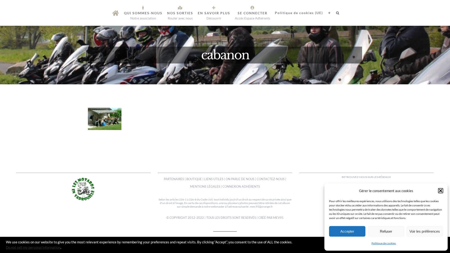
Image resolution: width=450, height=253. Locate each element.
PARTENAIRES (174, 179)
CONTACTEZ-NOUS (271, 179)
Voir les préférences (424, 231)
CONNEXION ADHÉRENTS (241, 186)
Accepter (347, 231)
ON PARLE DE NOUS (240, 179)
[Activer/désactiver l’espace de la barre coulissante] (327, 13)
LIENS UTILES (213, 179)
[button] (440, 190)
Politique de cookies (383, 243)
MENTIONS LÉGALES (205, 186)
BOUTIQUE (194, 179)
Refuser (386, 231)
